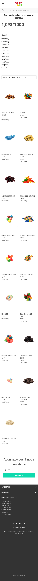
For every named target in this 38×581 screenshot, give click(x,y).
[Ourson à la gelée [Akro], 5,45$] (28, 297)
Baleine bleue (6, 154)
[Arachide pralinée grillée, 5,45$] (10, 96)
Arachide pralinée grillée (8, 114)
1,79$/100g (5, 65)
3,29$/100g (5, 50)
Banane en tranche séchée (26, 156)
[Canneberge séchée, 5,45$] (10, 179)
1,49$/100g (5, 42)
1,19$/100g (5, 47)
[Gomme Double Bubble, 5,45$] (28, 219)
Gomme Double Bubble (27, 235)
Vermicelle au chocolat (25, 398)
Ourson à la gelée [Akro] (26, 315)
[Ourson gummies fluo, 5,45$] (10, 339)
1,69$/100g (5, 62)
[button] (19, 16)
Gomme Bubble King (8, 235)
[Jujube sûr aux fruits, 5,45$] (10, 258)
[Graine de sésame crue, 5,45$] (10, 422)
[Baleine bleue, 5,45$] (10, 138)
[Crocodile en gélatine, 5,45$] (28, 179)
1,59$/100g (5, 59)
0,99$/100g (5, 53)
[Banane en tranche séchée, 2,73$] (28, 138)
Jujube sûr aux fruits (9, 275)
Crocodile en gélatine (27, 196)
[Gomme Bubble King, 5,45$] (10, 219)
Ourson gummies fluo (9, 356)
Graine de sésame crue (9, 439)
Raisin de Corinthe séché (26, 357)
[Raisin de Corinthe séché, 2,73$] (28, 339)
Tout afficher (6, 68)
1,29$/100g (5, 39)
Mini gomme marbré (26, 275)
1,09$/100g (5, 56)
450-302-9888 (20, 527)
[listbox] (17, 77)
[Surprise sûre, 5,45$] (10, 380)
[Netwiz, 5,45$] (28, 96)
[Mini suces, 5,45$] (10, 297)
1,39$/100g (5, 44)
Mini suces (5, 314)
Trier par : (5, 77)
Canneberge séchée (8, 196)
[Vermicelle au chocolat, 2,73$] (28, 380)
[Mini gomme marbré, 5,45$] (28, 258)
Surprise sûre (6, 397)
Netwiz (22, 113)
